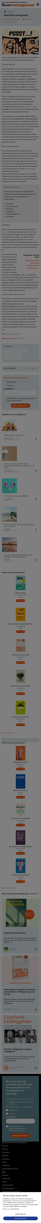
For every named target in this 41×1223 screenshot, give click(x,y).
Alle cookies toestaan (20, 1218)
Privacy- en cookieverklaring (11, 1209)
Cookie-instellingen (20, 1214)
